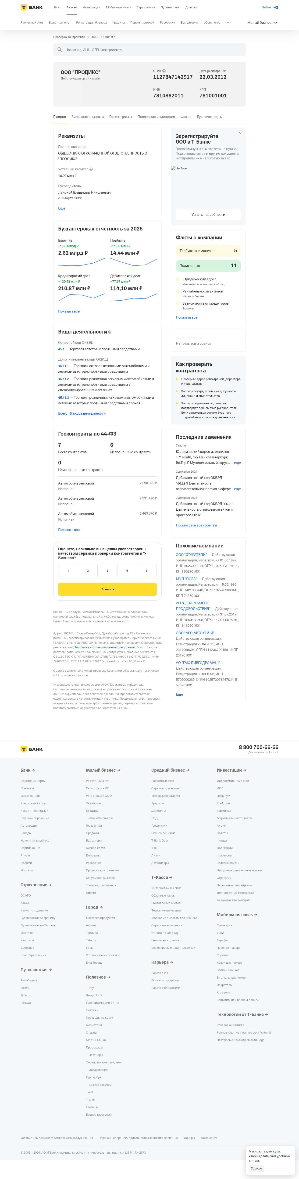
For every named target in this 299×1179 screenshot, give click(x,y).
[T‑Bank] (32, 7)
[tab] (59, 116)
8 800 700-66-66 (258, 747)
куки (276, 1151)
